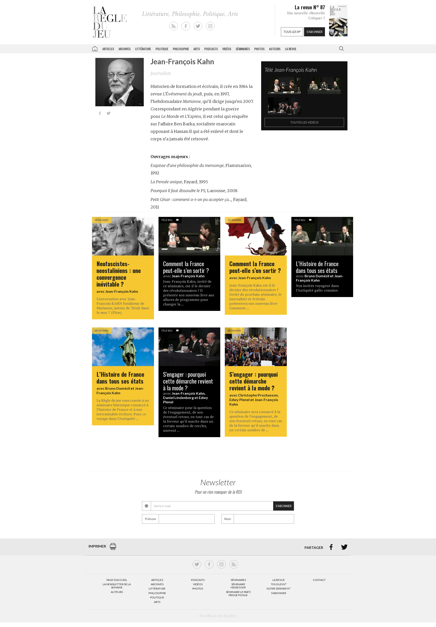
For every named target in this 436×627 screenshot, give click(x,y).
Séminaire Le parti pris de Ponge (238, 593)
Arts (196, 48)
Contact (319, 580)
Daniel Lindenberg (178, 397)
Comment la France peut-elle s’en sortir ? (186, 267)
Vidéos (226, 48)
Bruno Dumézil (317, 276)
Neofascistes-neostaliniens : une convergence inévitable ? (119, 273)
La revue (290, 48)
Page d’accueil (117, 580)
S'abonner (314, 32)
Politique (162, 48)
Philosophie (181, 48)
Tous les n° (292, 32)
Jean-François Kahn (121, 291)
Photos (259, 48)
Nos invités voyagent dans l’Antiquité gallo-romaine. (317, 288)
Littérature (143, 48)
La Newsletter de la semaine (117, 585)
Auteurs (274, 48)
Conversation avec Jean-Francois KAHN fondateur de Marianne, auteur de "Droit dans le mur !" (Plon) (123, 305)
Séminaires (243, 48)
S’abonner (278, 593)
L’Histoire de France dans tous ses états (317, 267)
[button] (340, 48)
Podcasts (211, 48)
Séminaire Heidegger (238, 585)
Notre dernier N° (279, 588)
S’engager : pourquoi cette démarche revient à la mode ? (188, 381)
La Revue (278, 580)
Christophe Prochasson (258, 395)
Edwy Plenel (239, 399)
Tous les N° (279, 584)
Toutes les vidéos (304, 122)
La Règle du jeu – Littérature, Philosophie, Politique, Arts (94, 48)
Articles (108, 48)
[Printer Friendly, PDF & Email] (113, 549)
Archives (125, 48)
